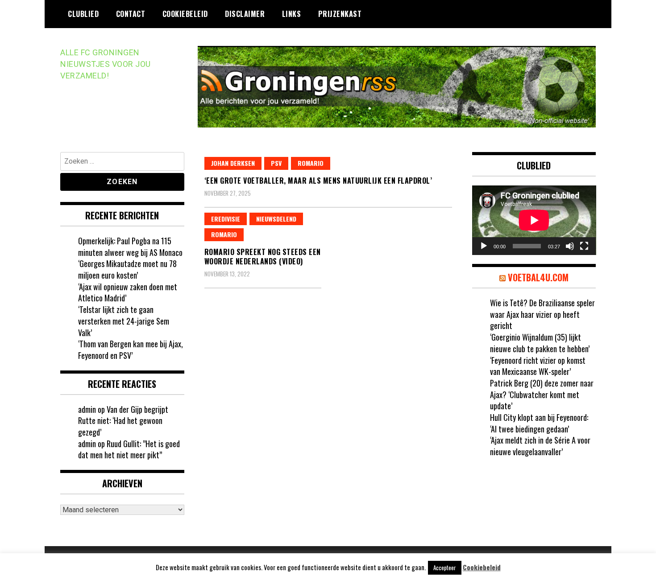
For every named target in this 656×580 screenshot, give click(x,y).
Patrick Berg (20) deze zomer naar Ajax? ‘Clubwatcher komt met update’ (542, 394)
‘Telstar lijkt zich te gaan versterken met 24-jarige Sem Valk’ (123, 321)
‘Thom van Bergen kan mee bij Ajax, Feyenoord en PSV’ (130, 349)
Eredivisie (225, 218)
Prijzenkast (340, 13)
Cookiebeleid (185, 13)
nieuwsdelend (276, 218)
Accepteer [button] (444, 567)
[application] (534, 220)
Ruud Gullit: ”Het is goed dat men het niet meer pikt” (129, 449)
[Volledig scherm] (584, 246)
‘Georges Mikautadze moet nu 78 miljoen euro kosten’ (127, 269)
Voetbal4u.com (538, 277)
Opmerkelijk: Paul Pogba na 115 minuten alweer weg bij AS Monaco (130, 246)
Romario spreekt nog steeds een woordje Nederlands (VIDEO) (262, 257)
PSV (276, 163)
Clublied (83, 13)
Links (291, 13)
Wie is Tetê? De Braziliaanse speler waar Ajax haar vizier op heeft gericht (542, 314)
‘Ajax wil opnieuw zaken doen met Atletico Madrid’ (127, 292)
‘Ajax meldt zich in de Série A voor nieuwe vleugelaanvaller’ (540, 445)
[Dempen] (569, 246)
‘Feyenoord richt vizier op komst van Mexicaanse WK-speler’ (537, 366)
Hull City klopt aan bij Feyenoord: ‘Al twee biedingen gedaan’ (539, 423)
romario (311, 163)
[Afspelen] (483, 246)
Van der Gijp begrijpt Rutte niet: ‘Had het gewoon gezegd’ (123, 420)
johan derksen (233, 163)
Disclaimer (245, 13)
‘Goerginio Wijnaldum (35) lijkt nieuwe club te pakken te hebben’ (540, 342)
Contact (130, 13)
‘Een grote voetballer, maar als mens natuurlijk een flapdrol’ (318, 180)
